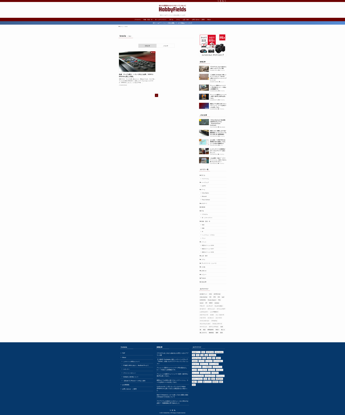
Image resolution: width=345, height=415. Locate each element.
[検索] (225, 1)
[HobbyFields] (172, 8)
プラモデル (205, 214)
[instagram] (220, 1)
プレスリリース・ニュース (208, 263)
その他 (203, 267)
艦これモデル (203, 332)
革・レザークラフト (207, 217)
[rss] (223, 1)
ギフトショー (211, 309)
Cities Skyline (205, 193)
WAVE (210, 303)
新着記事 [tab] (147, 46)
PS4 (219, 300)
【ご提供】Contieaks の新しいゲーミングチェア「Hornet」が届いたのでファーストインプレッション (172, 361)
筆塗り (217, 329)
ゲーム (203, 189)
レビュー (203, 274)
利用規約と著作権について (130, 377)
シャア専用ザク (214, 312)
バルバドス (203, 318)
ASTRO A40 (217, 294)
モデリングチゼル (213, 326)
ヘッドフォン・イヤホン (208, 235)
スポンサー (126, 369)
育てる (203, 175)
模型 (204, 329)
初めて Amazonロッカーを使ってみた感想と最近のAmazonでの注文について (172, 396)
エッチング (209, 306)
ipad (223, 297)
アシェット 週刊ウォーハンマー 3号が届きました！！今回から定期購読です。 (172, 369)
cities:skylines (203, 297)
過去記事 (203, 282)
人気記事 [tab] (165, 46)
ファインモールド (204, 321)
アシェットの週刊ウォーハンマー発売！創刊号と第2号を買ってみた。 (172, 375)
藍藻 (221, 332)
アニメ (203, 238)
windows (217, 303)
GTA (214, 297)
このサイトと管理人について (131, 361)
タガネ (212, 315)
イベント (203, 242)
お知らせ (203, 270)
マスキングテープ (217, 324)
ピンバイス (219, 318)
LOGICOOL (203, 300)
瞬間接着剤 (210, 329)
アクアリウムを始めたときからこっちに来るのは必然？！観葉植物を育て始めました (172, 402)
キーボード (203, 309)
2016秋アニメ (203, 294)
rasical (201, 303)
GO (210, 297)
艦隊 (217, 332)
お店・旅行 (204, 256)
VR (206, 303)
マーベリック (203, 326)
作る (202, 211)
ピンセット (211, 318)
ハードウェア (205, 182)
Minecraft (204, 196)
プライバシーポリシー (129, 373)
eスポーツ (204, 203)
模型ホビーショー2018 (208, 252)
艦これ (223, 329)
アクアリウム (205, 179)
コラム (203, 259)
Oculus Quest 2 (212, 300)
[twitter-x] (218, 1)
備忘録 (203, 207)
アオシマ (202, 306)
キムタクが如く (219, 306)
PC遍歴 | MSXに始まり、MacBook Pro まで (136, 365)
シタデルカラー (204, 312)
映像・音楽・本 (205, 221)
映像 (203, 228)
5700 (210, 294)
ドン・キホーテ (220, 315)
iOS (219, 297)
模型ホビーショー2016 (208, 245)
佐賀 (221, 326)
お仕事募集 (125, 385)
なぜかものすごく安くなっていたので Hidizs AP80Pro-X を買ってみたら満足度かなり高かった (172, 388)
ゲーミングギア (221, 309)
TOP (123, 353)
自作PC (204, 186)
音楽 (203, 225)
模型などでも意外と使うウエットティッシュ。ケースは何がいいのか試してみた (172, 381)
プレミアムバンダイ (205, 324)
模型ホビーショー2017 (208, 249)
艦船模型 (211, 332)
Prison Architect (206, 199)
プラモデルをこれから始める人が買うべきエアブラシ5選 (172, 354)
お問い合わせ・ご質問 (129, 389)
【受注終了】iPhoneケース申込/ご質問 (134, 381)
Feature (203, 278)
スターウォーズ (204, 315)
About (124, 357)
